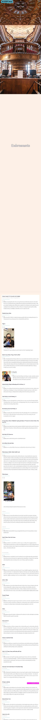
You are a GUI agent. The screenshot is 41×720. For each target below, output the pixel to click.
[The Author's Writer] (7, 1)
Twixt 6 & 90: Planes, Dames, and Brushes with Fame (11, 651)
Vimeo (24, 506)
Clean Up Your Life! (5, 714)
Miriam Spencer (19, 506)
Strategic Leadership (6, 682)
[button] (33, 683)
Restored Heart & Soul (6, 699)
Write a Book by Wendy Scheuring (9, 506)
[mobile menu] (39, 1)
